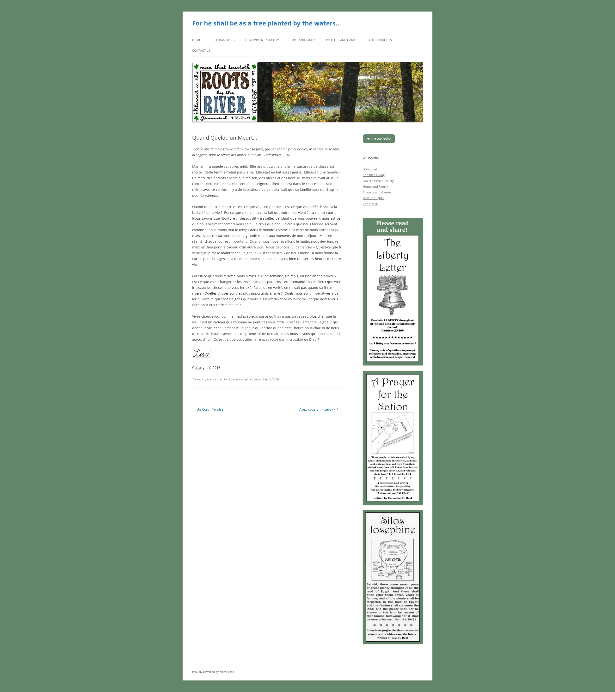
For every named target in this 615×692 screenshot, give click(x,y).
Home (196, 40)
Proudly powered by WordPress (213, 672)
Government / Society (262, 40)
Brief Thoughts (380, 40)
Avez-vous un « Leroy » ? (320, 409)
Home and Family (302, 40)
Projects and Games (341, 40)
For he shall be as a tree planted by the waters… (266, 23)
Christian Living (222, 40)
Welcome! (370, 169)
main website (379, 139)
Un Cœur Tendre (207, 409)
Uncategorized (238, 379)
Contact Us (201, 51)
